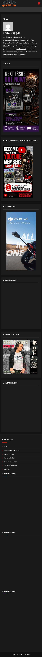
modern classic (21, 49)
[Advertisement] (21, 306)
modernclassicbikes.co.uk (11, 40)
